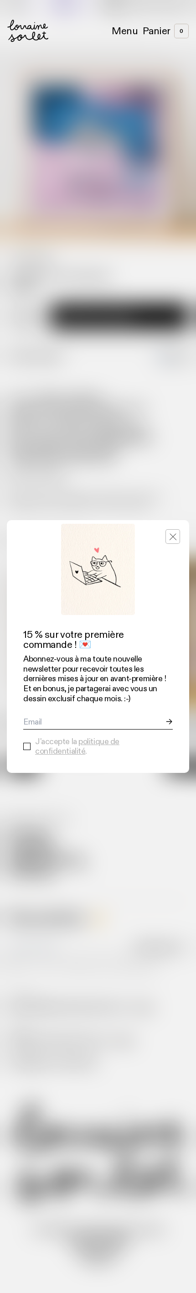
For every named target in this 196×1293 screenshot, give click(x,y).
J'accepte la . (77, 746)
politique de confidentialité (77, 746)
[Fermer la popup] (172, 536)
